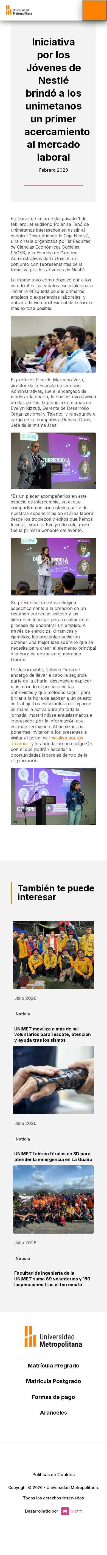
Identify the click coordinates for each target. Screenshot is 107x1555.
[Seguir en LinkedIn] (53, 1455)
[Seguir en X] (27, 1455)
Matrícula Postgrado (53, 1381)
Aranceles (53, 1412)
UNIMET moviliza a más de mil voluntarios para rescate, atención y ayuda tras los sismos (52, 1034)
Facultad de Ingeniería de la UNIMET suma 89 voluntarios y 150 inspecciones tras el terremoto (52, 1278)
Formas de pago (53, 1397)
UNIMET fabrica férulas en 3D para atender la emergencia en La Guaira (53, 1156)
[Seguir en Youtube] (66, 1455)
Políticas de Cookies (53, 1474)
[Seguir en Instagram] (79, 1455)
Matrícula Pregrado (54, 1365)
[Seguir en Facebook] (40, 1455)
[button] (94, 10)
